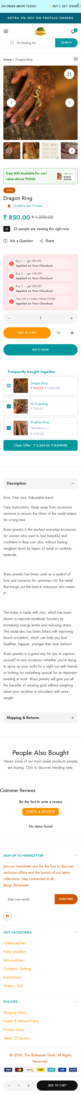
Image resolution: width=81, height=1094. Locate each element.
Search (66, 43)
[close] (78, 4)
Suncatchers (12, 977)
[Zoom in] (69, 74)
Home (7, 59)
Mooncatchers (14, 960)
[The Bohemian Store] (40, 31)
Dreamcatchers (14, 943)
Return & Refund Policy (21, 1021)
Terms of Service (16, 1038)
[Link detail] (7, 916)
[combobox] (42, 42)
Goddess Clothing (17, 968)
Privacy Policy (13, 1029)
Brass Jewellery (14, 951)
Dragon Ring (39, 383)
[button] (69, 102)
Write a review (40, 811)
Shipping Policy (15, 1012)
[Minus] (9, 318)
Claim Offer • (40, 445)
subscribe (66, 899)
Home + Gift (12, 986)
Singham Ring (40, 422)
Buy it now (40, 350)
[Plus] (72, 318)
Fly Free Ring (39, 404)
